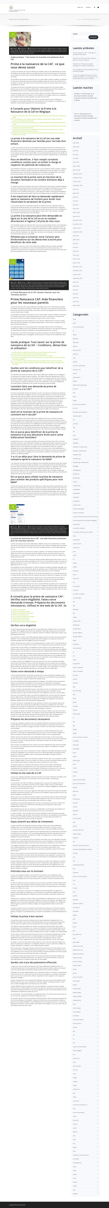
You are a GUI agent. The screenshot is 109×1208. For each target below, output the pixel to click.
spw (74, 1093)
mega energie (77, 834)
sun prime (76, 1120)
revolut (75, 1027)
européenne (76, 663)
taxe (74, 1135)
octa (74, 880)
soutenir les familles (61, 532)
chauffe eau (76, 474)
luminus (75, 814)
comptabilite (76, 489)
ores (74, 892)
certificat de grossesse (38, 283)
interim (75, 768)
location (75, 807)
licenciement (76, 799)
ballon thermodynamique (80, 385)
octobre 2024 (77, 228)
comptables (76, 501)
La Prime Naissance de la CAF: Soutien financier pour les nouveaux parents (35, 293)
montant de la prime (48, 285)
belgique (60, 282)
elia (74, 613)
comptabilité (76, 493)
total (74, 1151)
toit (74, 1143)
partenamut (76, 907)
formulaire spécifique (37, 285)
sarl (74, 1054)
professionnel (77, 988)
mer (74, 841)
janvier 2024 (76, 263)
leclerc (75, 795)
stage (74, 1097)
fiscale (74, 702)
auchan (75, 373)
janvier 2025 (76, 216)
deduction (76, 571)
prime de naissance (40, 286)
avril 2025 (76, 205)
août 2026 (76, 143)
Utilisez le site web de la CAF (20, 614)
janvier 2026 (76, 170)
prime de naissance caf (41, 532)
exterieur (75, 675)
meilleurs (75, 837)
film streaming (77, 690)
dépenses (43, 50)
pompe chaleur (77, 965)
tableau (75, 1132)
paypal (75, 915)
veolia (74, 1170)
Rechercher (93, 37)
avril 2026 (76, 158)
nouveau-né (54, 50)
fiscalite (75, 710)
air (73, 331)
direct (74, 574)
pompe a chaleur (77, 961)
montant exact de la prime (59, 285)
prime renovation (78, 977)
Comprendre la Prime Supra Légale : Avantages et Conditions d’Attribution (83, 64)
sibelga (75, 1077)
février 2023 (76, 305)
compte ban (40, 528)
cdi (74, 431)
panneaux (75, 899)
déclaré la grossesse (55, 283)
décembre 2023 (77, 266)
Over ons (80, 7)
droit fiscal (76, 578)
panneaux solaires (78, 903)
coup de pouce (77, 543)
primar (75, 973)
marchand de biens (78, 830)
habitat (75, 733)
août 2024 (76, 235)
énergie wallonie (77, 636)
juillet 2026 (76, 147)
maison (75, 826)
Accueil (79, 19)
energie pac (76, 625)
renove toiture (77, 1023)
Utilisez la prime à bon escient (20, 620)
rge (74, 1031)
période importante (24, 51)
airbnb (74, 334)
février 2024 (76, 259)
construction (76, 524)
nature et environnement (80, 876)
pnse (74, 938)
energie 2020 (77, 621)
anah (74, 358)
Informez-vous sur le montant (20, 618)
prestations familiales (46, 51)
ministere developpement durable (82, 849)
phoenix (75, 923)
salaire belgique (77, 1050)
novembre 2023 (77, 270)
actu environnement (78, 327)
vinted (74, 1174)
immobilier (76, 741)
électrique (76, 609)
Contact (88, 7)
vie (11, 534)
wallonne (75, 1193)
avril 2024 (76, 251)
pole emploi (76, 942)
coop (74, 536)
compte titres (77, 505)
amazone (75, 354)
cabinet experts (77, 416)
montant (75, 853)
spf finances (76, 1089)
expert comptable (78, 667)
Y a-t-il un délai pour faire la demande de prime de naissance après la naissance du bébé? (37, 360)
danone (75, 567)
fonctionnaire (76, 714)
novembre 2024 (77, 224)
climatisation (76, 478)
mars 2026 (76, 162)
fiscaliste (75, 706)
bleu (74, 392)
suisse (75, 1116)
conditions (46, 283)
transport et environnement (81, 1155)
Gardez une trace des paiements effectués (24, 621)
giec (74, 725)
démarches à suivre (26, 285)
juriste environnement (79, 783)
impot (74, 752)
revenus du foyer (30, 288)
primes (75, 985)
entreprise (76, 644)
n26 (74, 868)
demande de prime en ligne (34, 50)
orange (75, 888)
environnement (77, 648)
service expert (77, 1066)
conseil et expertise (78, 513)
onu (74, 884)
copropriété (76, 540)
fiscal (74, 698)
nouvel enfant (41, 531)
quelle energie (77, 992)
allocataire (59, 48)
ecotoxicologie (77, 598)
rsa (74, 1035)
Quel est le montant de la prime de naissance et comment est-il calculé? (32, 355)
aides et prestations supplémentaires (46, 48)
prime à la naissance (57, 51)
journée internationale (79, 779)
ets (74, 656)
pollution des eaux (78, 946)
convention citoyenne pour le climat (83, 532)
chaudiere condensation (79, 451)
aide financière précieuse (35, 282)
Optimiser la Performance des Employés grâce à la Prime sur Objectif (84, 59)
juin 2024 (75, 243)
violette (75, 1182)
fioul (74, 694)
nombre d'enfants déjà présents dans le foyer (25, 531)
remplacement (77, 1000)
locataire (75, 803)
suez (74, 1108)
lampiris (75, 787)
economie (75, 590)
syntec (75, 1128)
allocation (75, 338)
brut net (75, 408)
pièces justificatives (30, 286)
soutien (32, 53)
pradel (75, 969)
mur (74, 861)
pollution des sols (78, 950)
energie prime (77, 629)
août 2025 (76, 189)
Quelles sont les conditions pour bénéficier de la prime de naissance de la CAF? (34, 352)
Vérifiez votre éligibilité (18, 609)
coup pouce (76, 547)
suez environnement (79, 1112)
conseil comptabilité (78, 509)
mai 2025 (75, 201)
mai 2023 (75, 294)
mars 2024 (76, 255)
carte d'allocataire (27, 283)
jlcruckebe (14, 48)
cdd (74, 427)
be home (75, 389)
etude (74, 660)
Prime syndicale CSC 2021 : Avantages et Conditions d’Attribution (84, 53)
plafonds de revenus (35, 51)
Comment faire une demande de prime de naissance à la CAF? (29, 354)
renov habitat (77, 1012)
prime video (76, 981)
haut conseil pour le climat (80, 737)
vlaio (74, 1190)
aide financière (33, 48)
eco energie (76, 586)
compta (75, 481)
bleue (74, 396)
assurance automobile (79, 365)
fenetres (75, 683)
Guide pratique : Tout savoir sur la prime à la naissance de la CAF (37, 58)
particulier (76, 911)
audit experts (77, 377)
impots (75, 756)
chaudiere (75, 439)
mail (74, 822)
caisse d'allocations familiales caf (51, 526)
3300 (75, 114)
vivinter (75, 1186)
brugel (75, 400)
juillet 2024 (76, 239)
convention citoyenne (79, 528)
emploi (75, 617)
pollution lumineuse (78, 954)
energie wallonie (77, 632)
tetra (74, 1139)
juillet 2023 (76, 286)
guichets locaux (54, 529)
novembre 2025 (77, 177)
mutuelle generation (78, 865)
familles (49, 50)
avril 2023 (76, 297)
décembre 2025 (77, 174)
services (75, 1070)
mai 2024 (75, 247)
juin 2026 (75, 150)
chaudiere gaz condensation (81, 462)
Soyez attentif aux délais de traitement (23, 616)
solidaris (75, 1081)
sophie (75, 1085)
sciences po (76, 1058)
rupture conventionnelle (79, 1046)
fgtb (74, 687)
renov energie (77, 1008)
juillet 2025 (76, 193)
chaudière (75, 443)
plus (74, 930)
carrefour (75, 423)
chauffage (75, 466)
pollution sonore (77, 957)
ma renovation (77, 818)
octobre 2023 (77, 274)
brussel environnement (79, 404)
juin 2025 (75, 197)
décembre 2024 (77, 220)
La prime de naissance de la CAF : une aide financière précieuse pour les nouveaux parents (38, 539)
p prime (75, 896)
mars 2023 (76, 301)
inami (74, 764)
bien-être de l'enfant (19, 50)
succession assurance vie (80, 1104)
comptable (76, 497)
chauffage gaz (77, 470)
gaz (74, 721)
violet (74, 1178)
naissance (23, 48)
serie (74, 1062)
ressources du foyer (24, 53)
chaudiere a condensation (80, 447)
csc (74, 559)
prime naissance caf (51, 286)
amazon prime (77, 350)
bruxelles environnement (80, 412)
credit (74, 555)
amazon (75, 346)
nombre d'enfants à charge (17, 286)
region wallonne (77, 996)
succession (76, 1101)
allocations (76, 342)
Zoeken (75, 34)
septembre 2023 (78, 278)
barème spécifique (53, 282)
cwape (75, 563)
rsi (73, 1039)
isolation (75, 772)
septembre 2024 (78, 232)
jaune (74, 776)
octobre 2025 (77, 181)
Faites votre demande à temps (21, 611)
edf (74, 601)
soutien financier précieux (42, 288)
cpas (74, 551)
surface (75, 1124)
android (75, 362)
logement (75, 810)
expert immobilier (78, 671)
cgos (74, 435)
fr (73, 718)
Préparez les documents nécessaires (22, 613)
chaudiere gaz (77, 458)
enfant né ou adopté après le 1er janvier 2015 (27, 529)
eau (74, 582)
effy (74, 605)
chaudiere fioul (77, 454)
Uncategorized (77, 1162)
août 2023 (76, 282)
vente (74, 1166)
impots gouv (76, 760)
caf (20, 48)
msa (74, 857)
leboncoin (75, 791)
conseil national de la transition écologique (85, 520)
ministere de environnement (81, 845)
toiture (75, 1147)
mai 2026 (75, 154)
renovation (76, 1015)
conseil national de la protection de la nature (85, 516)
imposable (76, 745)
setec (74, 1074)
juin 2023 (75, 290)
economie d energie (78, 594)
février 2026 (76, 166)
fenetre (75, 679)
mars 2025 (76, 208)
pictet (74, 927)
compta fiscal (76, 485)
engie (74, 640)
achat (74, 323)
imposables (76, 748)
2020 (74, 319)
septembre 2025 (78, 185)
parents (17, 51)
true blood (76, 1159)
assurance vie (77, 369)
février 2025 (76, 212)
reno (74, 1004)
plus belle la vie (77, 934)
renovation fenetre (78, 1019)
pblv (74, 919)
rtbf (74, 1043)
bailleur (75, 381)
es (73, 652)
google (75, 729)
